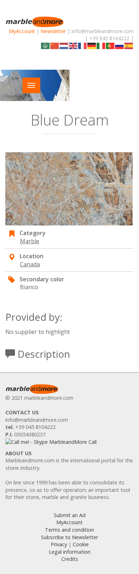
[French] (82, 45)
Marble (29, 241)
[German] (92, 45)
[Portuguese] (110, 45)
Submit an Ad (70, 515)
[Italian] (101, 45)
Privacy (59, 544)
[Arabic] (45, 45)
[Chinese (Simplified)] (55, 45)
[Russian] (119, 45)
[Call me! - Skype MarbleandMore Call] (51, 441)
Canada (30, 264)
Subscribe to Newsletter (69, 537)
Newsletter (53, 31)
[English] (73, 45)
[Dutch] (64, 45)
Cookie (81, 544)
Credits (69, 559)
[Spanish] (129, 45)
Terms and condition (69, 529)
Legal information (70, 551)
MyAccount (22, 31)
